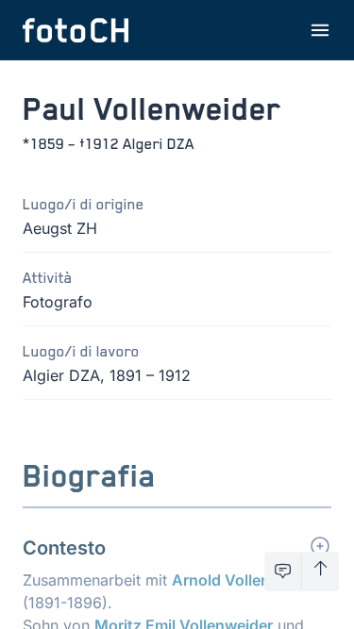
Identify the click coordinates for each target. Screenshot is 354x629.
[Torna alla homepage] (75, 30)
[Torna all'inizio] (320, 571)
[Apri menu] (320, 30)
